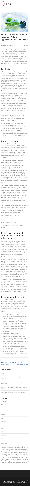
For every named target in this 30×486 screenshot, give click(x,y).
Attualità (3, 404)
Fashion (3, 418)
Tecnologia (4, 435)
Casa (27, 45)
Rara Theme (12, 482)
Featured (3, 421)
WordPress (24, 482)
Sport (2, 431)
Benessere (3, 408)
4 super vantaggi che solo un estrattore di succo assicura (21, 364)
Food (2, 425)
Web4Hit (5, 480)
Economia (3, 414)
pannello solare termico (13, 243)
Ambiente (3, 401)
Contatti (16, 481)
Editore (4, 45)
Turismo (3, 438)
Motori (3, 428)
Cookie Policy (9, 481)
